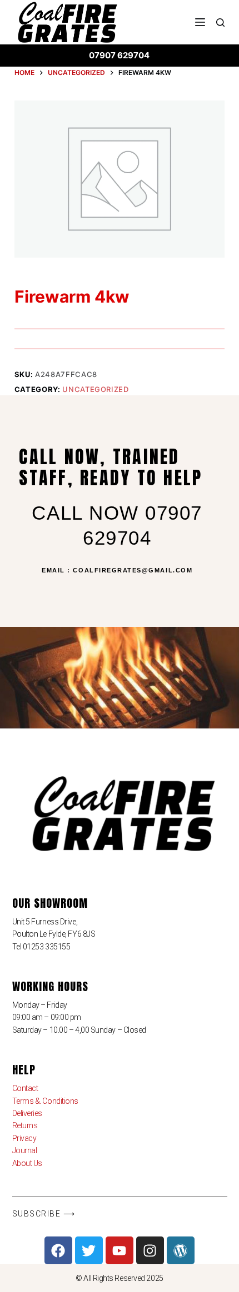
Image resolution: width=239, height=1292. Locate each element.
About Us (27, 1163)
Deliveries (27, 1113)
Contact (25, 1088)
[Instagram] (150, 1250)
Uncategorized (95, 389)
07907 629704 (119, 55)
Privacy (24, 1138)
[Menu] (200, 22)
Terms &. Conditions (45, 1101)
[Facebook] (58, 1250)
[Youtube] (119, 1250)
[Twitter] (89, 1250)
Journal (24, 1150)
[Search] (220, 22)
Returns (25, 1125)
